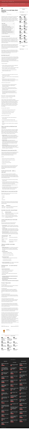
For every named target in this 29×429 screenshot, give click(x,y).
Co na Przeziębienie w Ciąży (14, 403)
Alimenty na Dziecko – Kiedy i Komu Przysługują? (9, 350)
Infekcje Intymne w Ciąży (13, 392)
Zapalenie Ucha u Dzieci (23, 396)
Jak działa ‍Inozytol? (4, 25)
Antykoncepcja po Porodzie (4, 5)
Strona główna (3, 1)
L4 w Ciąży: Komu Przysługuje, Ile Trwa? (21, 39)
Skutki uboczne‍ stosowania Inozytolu (6, 29)
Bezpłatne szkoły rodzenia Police (15, 326)
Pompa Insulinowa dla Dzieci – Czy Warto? (21, 43)
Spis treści (7, 1)
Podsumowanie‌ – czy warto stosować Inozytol (8, 32)
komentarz (4, 12)
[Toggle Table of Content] (13, 23)
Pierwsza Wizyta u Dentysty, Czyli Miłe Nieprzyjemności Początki (5, 406)
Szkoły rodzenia (10, 1)
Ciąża (13, 1)
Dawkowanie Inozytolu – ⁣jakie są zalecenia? (7, 28)
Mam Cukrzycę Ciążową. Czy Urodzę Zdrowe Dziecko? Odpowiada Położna (14, 408)
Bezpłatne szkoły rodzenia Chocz (5, 326)
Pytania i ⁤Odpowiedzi (5, 33)
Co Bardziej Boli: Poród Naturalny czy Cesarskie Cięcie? (3, 343)
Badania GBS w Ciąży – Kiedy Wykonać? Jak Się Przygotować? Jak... (25, 23)
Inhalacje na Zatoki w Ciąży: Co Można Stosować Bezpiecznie (23, 376)
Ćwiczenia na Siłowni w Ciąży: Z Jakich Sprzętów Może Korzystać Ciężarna (4, 368)
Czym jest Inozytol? (4, 24)
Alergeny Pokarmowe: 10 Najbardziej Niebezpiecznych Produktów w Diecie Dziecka (3, 339)
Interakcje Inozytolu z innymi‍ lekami (6, 30)
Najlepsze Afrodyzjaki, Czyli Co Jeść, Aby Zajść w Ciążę (3, 346)
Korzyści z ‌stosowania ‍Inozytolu (6, 26)
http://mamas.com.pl (8, 330)
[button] (27, 1)
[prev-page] (1, 352)
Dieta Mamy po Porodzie (23, 379)
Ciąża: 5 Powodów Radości (23, 371)
